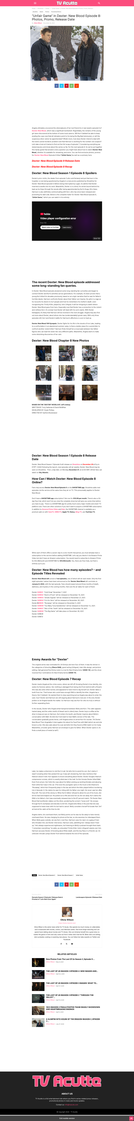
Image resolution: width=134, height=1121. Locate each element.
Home (33, 8)
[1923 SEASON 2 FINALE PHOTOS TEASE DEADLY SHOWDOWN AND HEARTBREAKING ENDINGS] (38, 1010)
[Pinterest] (66, 86)
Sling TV (78, 512)
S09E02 (40, 595)
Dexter (47, 8)
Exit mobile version (67, 1118)
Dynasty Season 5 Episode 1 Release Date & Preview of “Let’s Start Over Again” (47, 898)
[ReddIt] (76, 86)
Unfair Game (79, 875)
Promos (47, 11)
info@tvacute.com (71, 1105)
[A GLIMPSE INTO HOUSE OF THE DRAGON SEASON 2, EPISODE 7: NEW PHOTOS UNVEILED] (38, 1022)
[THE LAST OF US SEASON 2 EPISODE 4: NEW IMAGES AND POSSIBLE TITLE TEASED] (38, 974)
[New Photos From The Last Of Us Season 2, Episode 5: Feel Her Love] (38, 962)
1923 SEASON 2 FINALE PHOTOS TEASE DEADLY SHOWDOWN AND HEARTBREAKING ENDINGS (73, 1008)
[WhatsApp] (71, 86)
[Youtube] (72, 944)
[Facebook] (57, 86)
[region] (67, 108)
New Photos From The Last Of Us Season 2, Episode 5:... (70, 959)
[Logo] (67, 1087)
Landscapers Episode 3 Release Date (89, 897)
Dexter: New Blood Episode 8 (47, 875)
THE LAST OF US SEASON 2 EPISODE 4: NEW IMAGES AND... (72, 971)
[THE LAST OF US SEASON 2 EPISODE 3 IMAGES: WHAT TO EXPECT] (38, 986)
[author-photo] (67, 917)
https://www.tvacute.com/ (67, 923)
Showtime (40, 8)
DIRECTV (58, 512)
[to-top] (131, 1117)
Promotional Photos (56, 11)
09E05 (40, 603)
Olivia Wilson (38, 23)
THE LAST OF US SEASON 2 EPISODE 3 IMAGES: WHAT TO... (72, 983)
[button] (35, 3)
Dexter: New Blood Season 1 (65, 875)
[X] (61, 86)
